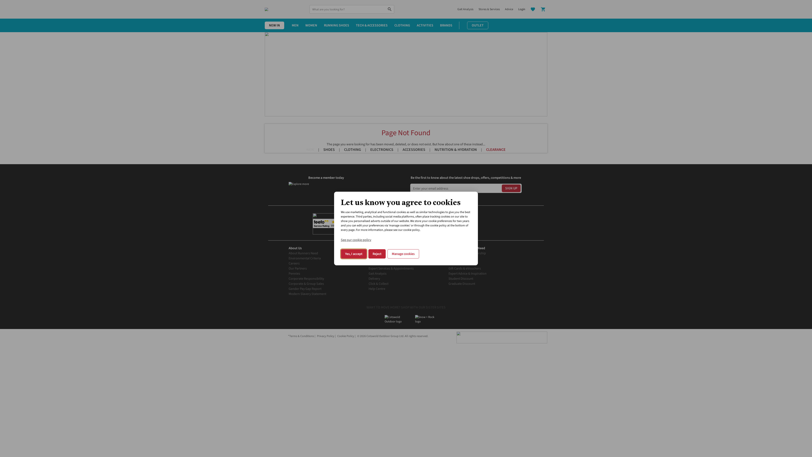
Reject (377, 254)
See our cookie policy (356, 240)
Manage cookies (403, 254)
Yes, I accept (353, 254)
